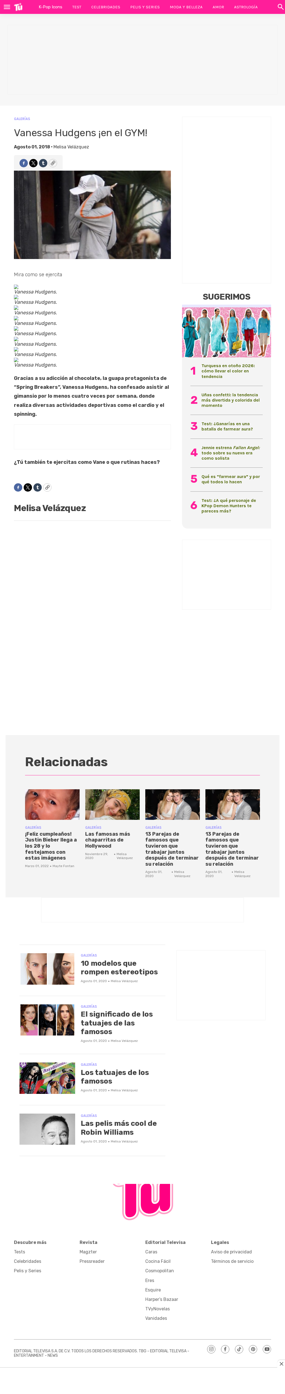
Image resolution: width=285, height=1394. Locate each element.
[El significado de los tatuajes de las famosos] (47, 1020)
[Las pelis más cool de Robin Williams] (47, 1129)
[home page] (18, 7)
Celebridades (105, 6)
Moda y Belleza (186, 6)
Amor (218, 6)
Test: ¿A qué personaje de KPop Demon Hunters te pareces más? (229, 506)
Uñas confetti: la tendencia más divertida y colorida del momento (231, 400)
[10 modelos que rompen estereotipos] (47, 969)
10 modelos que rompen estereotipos (119, 967)
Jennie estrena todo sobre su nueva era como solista (231, 453)
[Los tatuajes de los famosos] (47, 1078)
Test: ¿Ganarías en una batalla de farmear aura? (227, 426)
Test (76, 6)
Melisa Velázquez (71, 147)
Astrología (246, 6)
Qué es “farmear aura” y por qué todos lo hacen (231, 479)
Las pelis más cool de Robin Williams (119, 1127)
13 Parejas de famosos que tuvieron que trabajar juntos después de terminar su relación (172, 849)
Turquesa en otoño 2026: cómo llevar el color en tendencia (228, 371)
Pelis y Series (145, 6)
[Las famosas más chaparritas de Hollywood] (112, 804)
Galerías (22, 119)
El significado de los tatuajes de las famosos (117, 1023)
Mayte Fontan (63, 866)
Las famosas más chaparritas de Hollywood (107, 840)
